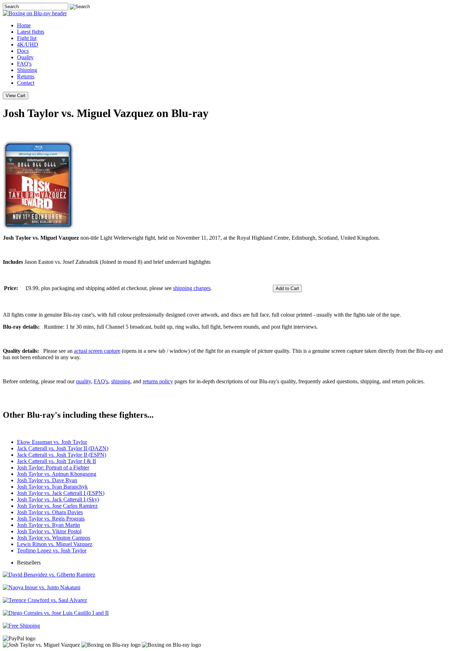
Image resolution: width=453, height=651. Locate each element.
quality (83, 381)
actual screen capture (97, 351)
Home (24, 25)
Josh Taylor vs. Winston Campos (53, 538)
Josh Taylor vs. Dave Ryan (47, 480)
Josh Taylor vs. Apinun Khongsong (56, 474)
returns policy (158, 381)
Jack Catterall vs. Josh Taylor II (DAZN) (62, 448)
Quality (25, 57)
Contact (25, 83)
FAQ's (24, 64)
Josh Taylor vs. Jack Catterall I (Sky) (58, 499)
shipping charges (192, 288)
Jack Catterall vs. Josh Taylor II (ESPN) (61, 455)
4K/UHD (27, 44)
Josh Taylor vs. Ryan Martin (48, 525)
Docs (23, 51)
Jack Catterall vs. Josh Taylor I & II (56, 461)
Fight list (26, 38)
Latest (30, 32)
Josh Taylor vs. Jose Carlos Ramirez (57, 506)
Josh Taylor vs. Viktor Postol (49, 531)
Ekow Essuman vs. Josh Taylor (52, 442)
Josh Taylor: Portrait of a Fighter (53, 467)
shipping (120, 381)
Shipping (27, 70)
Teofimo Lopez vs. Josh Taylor (51, 550)
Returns (25, 76)
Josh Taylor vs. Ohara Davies (50, 512)
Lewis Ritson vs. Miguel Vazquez (54, 544)
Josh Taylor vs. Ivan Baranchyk (52, 487)
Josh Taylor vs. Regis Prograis (51, 519)
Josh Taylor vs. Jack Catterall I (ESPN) (60, 493)
